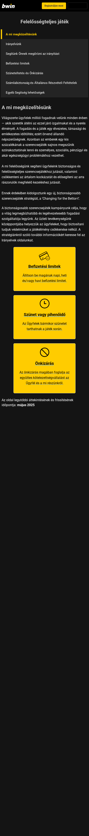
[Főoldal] (9, 6)
